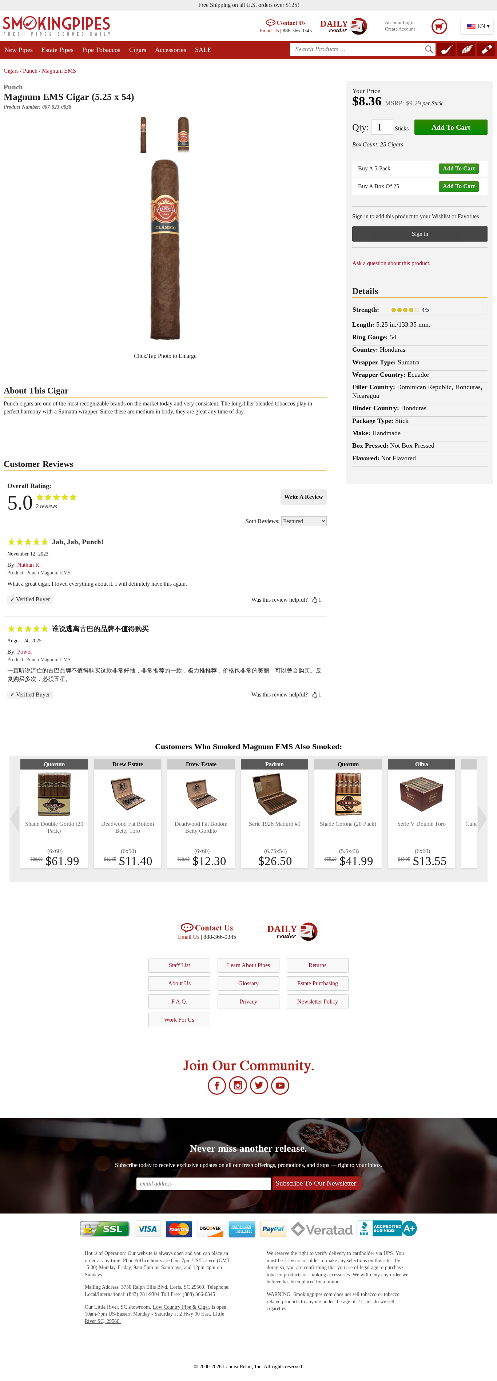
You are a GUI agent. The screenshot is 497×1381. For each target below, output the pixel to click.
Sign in (420, 234)
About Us (179, 983)
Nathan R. (29, 565)
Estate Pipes (57, 49)
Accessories (170, 49)
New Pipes (18, 49)
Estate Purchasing (317, 983)
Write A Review (303, 497)
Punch (30, 71)
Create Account (400, 29)
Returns (317, 965)
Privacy (248, 1001)
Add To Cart (451, 127)
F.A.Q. (179, 1001)
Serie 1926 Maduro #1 (275, 824)
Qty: (360, 127)
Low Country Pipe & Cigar (181, 1307)
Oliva (421, 764)
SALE (203, 49)
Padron (274, 764)
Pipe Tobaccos (101, 49)
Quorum (54, 764)
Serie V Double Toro (421, 824)
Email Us (269, 30)
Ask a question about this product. (391, 263)
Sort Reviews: (263, 521)
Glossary (248, 983)
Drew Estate (127, 764)
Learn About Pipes (248, 965)
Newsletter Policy (317, 1001)
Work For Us (179, 1020)
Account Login (400, 22)
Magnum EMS (59, 71)
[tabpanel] (54, 813)
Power (24, 652)
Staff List (179, 965)
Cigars (137, 49)
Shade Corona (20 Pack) (348, 824)
